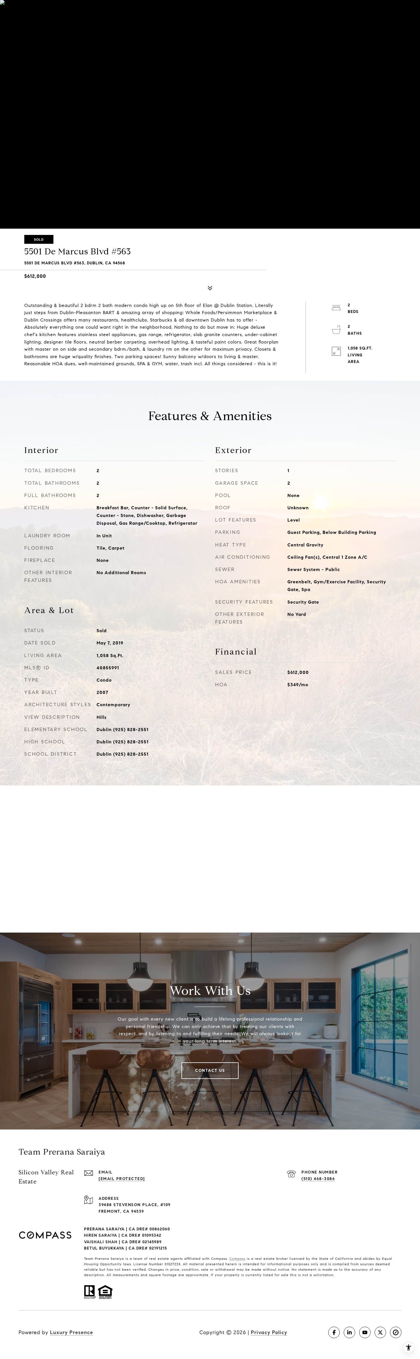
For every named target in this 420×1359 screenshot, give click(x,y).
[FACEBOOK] (334, 1332)
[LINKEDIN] (349, 1332)
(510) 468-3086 (318, 1178)
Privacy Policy (269, 1332)
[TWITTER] (380, 1332)
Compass (237, 1258)
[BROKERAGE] (395, 1332)
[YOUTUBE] (365, 1332)
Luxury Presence (71, 1332)
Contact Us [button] (210, 1070)
